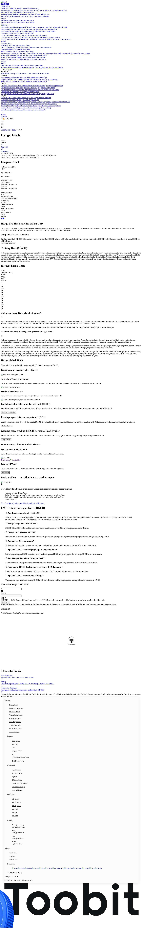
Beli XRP (15, 816)
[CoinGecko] (77, 868)
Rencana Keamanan (15, 725)
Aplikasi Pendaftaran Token (20, 758)
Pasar (14, 130)
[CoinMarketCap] (58, 868)
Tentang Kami (13, 705)
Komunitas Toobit (14, 718)
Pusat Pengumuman (15, 722)
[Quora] (92, 868)
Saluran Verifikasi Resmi (19, 783)
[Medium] (21, 868)
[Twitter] (15, 868)
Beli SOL (15, 812)
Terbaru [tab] (21, 613)
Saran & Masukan (17, 790)
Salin (13, 747)
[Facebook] (49, 868)
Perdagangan (5, 130)
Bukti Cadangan (14, 732)
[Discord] (35, 868)
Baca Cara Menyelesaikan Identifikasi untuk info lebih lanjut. (22, 503)
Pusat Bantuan (16, 770)
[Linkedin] (85, 868)
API (13, 754)
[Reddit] (42, 868)
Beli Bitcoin (15, 799)
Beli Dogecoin (16, 806)
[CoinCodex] (68, 868)
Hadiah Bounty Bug (18, 761)
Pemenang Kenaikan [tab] (12, 613)
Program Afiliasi (17, 751)
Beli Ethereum (16, 802)
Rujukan (14, 777)
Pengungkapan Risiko (16, 715)
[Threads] (98, 868)
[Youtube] (28, 868)
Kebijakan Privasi (14, 712)
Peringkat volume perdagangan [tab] (33, 613)
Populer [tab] (3, 613)
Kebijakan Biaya (17, 780)
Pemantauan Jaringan (18, 787)
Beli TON (15, 809)
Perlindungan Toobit (15, 728)
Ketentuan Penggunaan (16, 708)
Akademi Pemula (17, 773)
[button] (3, 169)
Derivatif (14, 744)
